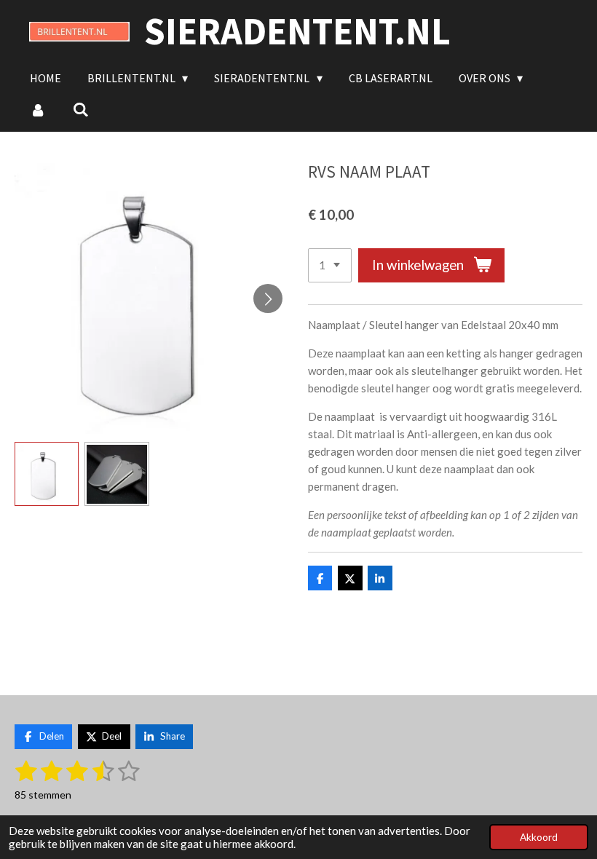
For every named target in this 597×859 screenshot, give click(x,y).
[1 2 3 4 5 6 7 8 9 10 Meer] (330, 265)
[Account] (37, 109)
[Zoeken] (80, 109)
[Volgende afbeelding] (267, 298)
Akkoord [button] (539, 837)
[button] (47, 474)
